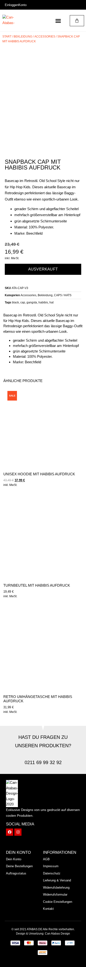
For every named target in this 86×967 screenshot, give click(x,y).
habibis (43, 302)
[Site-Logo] (12, 21)
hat (51, 302)
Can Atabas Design (57, 933)
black (15, 302)
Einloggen (11, 5)
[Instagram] (18, 832)
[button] (58, 20)
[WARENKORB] (77, 20)
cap (22, 302)
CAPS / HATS (62, 295)
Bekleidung (23, 36)
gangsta (32, 302)
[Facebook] (9, 832)
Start (6, 36)
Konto (22, 5)
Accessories (44, 36)
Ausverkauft (43, 269)
